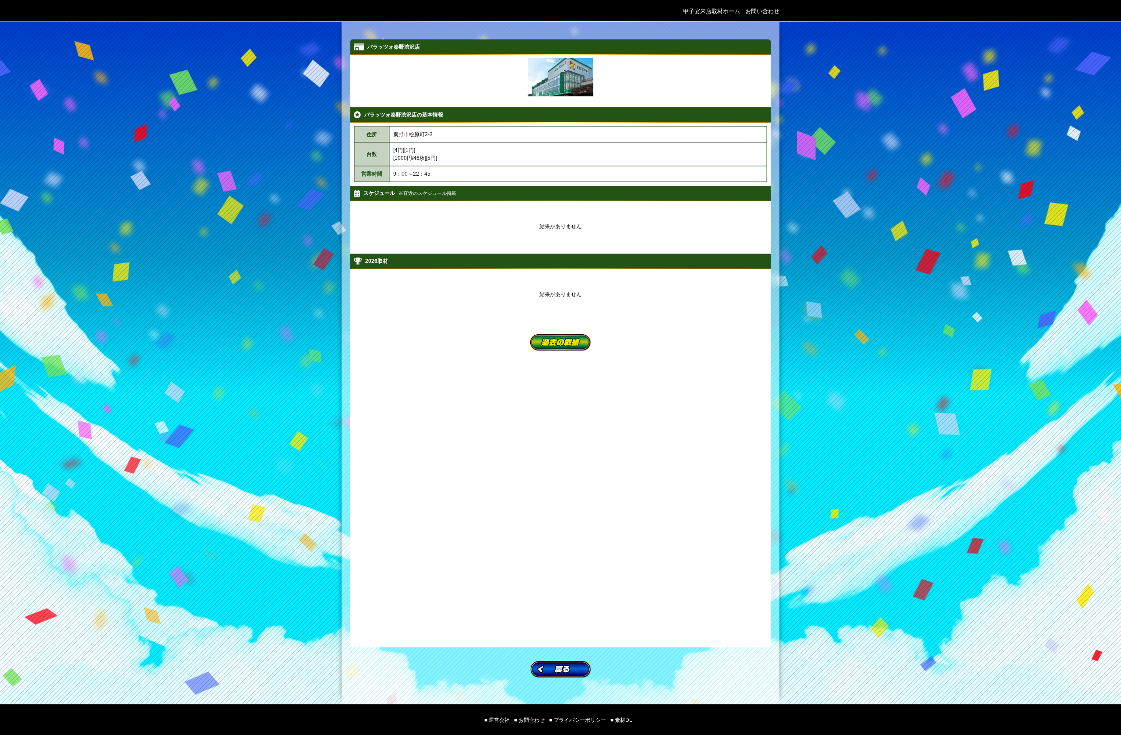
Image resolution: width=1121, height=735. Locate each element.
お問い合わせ (762, 11)
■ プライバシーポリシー (577, 720)
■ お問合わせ (529, 720)
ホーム (711, 11)
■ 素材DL (621, 720)
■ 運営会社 (497, 720)
